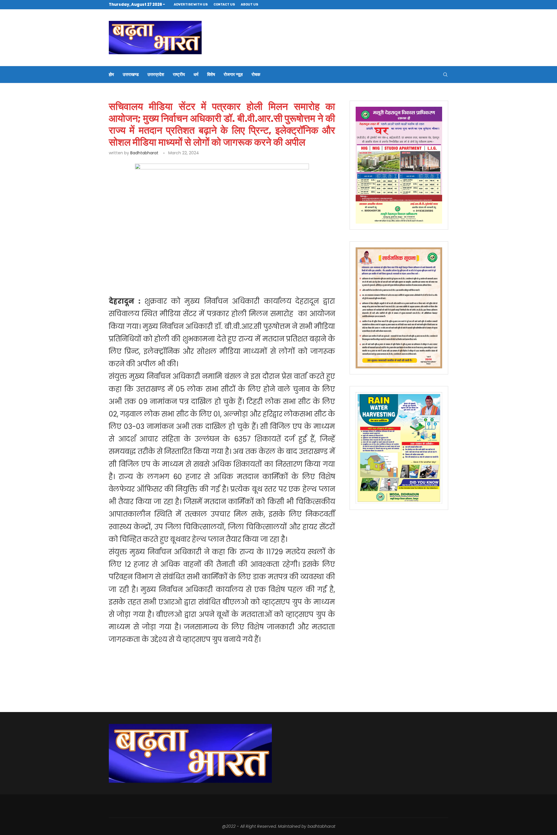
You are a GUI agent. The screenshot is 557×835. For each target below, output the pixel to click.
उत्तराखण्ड (131, 74)
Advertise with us (191, 4)
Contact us (224, 4)
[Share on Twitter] (175, 277)
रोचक (256, 74)
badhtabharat (144, 153)
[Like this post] (150, 277)
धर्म (195, 74)
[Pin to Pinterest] (189, 277)
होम (111, 74)
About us (249, 4)
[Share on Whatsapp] (202, 277)
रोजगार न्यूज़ (233, 74)
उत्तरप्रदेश (155, 74)
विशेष (211, 74)
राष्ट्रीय (179, 74)
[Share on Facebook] (163, 277)
